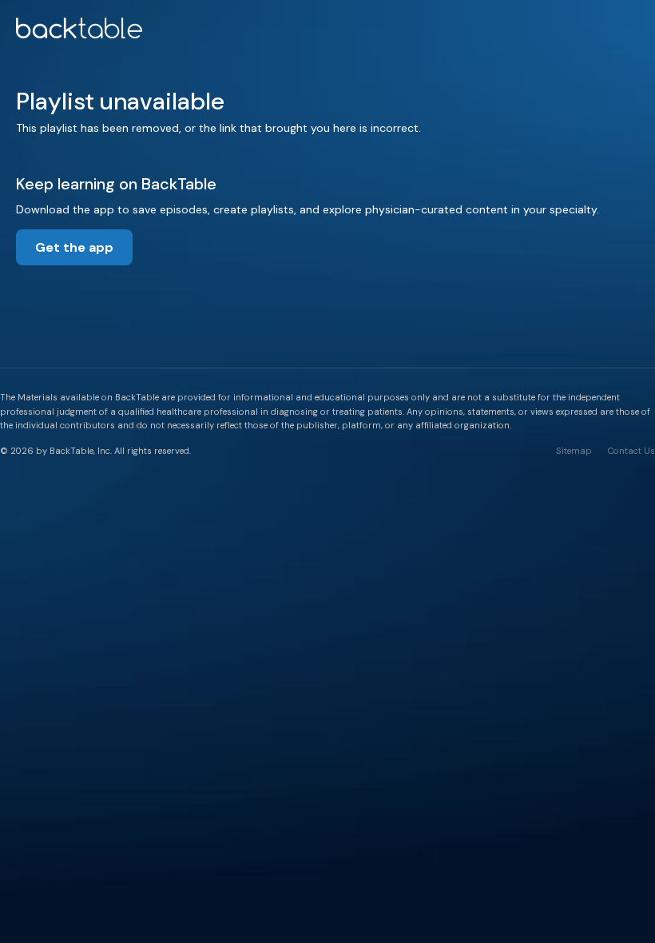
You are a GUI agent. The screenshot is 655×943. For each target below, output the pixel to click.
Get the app (74, 247)
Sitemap (574, 450)
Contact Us (631, 450)
